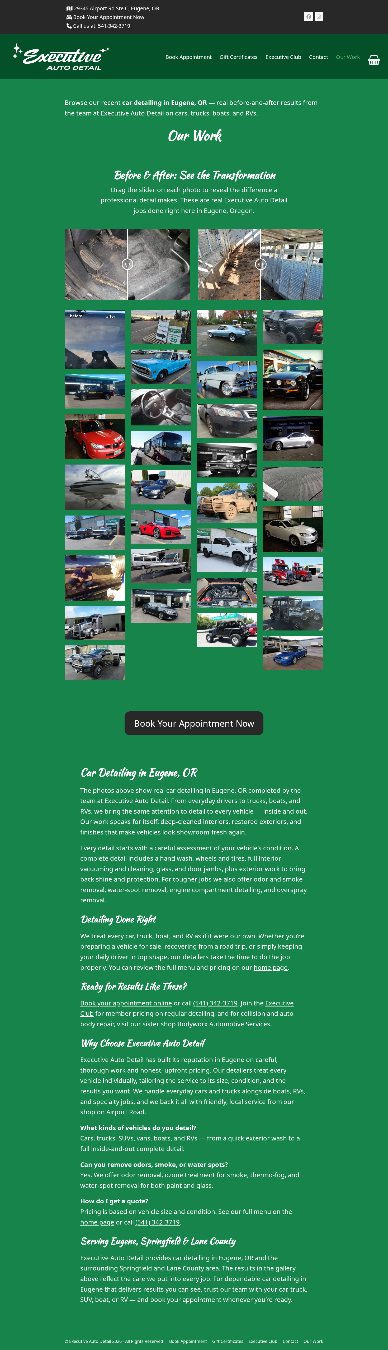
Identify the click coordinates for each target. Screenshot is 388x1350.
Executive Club (263, 1341)
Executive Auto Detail (90, 1341)
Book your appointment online (126, 1003)
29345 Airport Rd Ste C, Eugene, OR (116, 8)
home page (271, 967)
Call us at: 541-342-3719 (101, 25)
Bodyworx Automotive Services (223, 1023)
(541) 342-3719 (215, 1003)
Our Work (313, 1341)
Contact (290, 1341)
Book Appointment (188, 1341)
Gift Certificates (227, 1341)
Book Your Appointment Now (108, 17)
